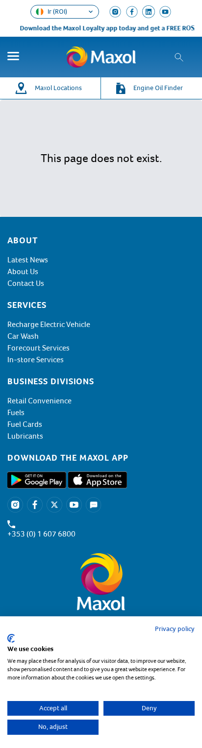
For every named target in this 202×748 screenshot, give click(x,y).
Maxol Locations (58, 88)
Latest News (27, 260)
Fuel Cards (24, 424)
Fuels (16, 412)
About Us (22, 271)
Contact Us (25, 283)
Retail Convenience (39, 401)
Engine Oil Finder (158, 88)
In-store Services (35, 359)
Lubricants (25, 436)
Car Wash (23, 336)
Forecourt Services (38, 348)
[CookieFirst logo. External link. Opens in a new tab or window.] (11, 638)
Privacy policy (175, 628)
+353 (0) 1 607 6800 (41, 534)
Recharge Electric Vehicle (48, 324)
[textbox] (101, 458)
